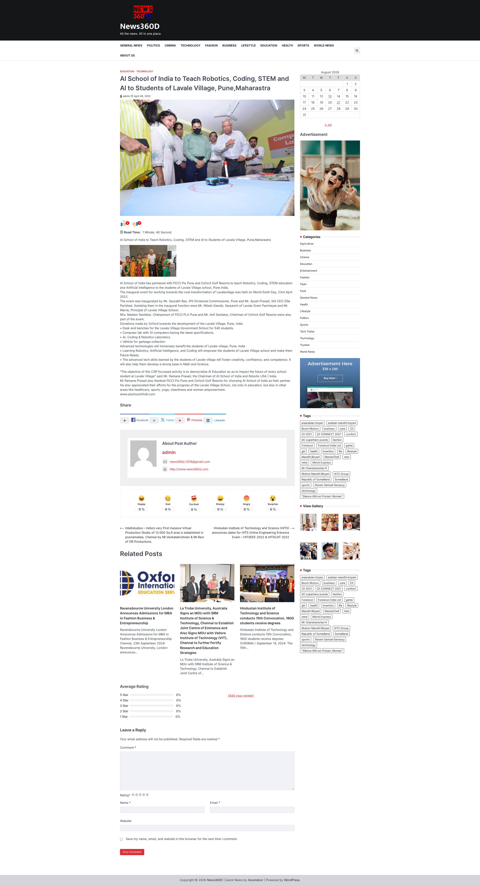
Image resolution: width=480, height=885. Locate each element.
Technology (190, 45)
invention (328, 451)
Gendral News (308, 297)
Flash (303, 284)
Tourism (305, 345)
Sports (303, 45)
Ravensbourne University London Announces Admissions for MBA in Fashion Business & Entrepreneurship (146, 615)
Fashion (211, 45)
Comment (128, 747)
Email (215, 803)
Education (268, 45)
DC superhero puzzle (315, 440)
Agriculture (307, 243)
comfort (351, 434)
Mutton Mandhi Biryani (315, 473)
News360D (140, 26)
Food (303, 291)
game (349, 445)
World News (324, 45)
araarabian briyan (312, 422)
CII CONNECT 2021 (329, 434)
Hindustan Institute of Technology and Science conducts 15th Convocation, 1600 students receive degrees (267, 615)
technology (309, 490)
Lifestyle (248, 45)
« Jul (328, 125)
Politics (153, 45)
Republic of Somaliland (316, 479)
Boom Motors (310, 428)
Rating (125, 795)
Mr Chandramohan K (314, 468)
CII (351, 428)
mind (305, 462)
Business (229, 45)
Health (287, 45)
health (314, 451)
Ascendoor (255, 880)
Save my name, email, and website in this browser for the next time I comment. (182, 839)
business (329, 428)
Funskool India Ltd (329, 445)
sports (306, 485)
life (340, 451)
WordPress (291, 880)
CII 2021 (307, 434)
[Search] (357, 50)
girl (303, 451)
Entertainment (308, 270)
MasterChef (332, 456)
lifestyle (352, 451)
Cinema (170, 45)
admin (126, 96)
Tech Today (307, 331)
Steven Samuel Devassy (330, 485)
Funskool (307, 445)
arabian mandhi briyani (342, 422)
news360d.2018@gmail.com (190, 462)
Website (125, 821)
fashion (337, 440)
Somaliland (341, 479)
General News (131, 45)
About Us (127, 55)
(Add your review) (241, 695)
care (342, 428)
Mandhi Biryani (311, 456)
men (346, 456)
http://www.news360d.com (189, 469)
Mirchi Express (321, 462)
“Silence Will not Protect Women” (322, 496)
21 (338, 102)
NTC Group (341, 473)
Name (125, 803)
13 (330, 96)
